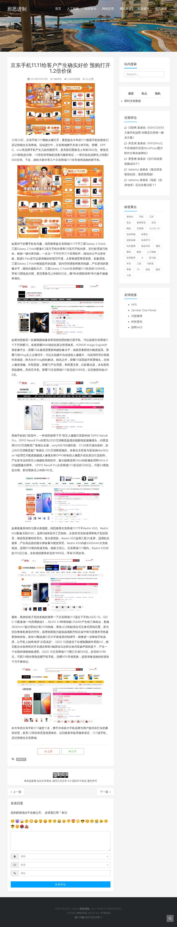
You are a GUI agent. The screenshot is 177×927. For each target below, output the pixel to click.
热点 (144, 93)
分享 (74, 751)
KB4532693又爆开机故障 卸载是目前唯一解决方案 (144, 132)
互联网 (140, 228)
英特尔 (130, 216)
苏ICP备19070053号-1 (88, 917)
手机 (141, 216)
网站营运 (126, 8)
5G (138, 269)
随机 (158, 93)
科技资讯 (90, 8)
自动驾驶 (131, 234)
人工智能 (73, 8)
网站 (129, 228)
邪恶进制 (17, 9)
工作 (151, 216)
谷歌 (148, 269)
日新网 (132, 127)
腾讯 (129, 251)
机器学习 (145, 240)
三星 (139, 263)
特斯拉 (144, 234)
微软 (158, 246)
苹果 (129, 269)
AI (142, 257)
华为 (129, 263)
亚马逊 (152, 257)
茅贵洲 (132, 143)
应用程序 (131, 257)
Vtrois (105, 912)
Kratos (82, 912)
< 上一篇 (15, 791)
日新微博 (136, 316)
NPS (134, 304)
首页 (58, 8)
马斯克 (150, 263)
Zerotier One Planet (143, 310)
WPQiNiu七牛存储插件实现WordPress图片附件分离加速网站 (143, 148)
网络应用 (108, 8)
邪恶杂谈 (161, 8)
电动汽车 (145, 246)
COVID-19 (154, 228)
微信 (158, 269)
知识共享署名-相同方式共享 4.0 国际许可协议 (62, 780)
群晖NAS (136, 327)
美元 (129, 222)
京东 (153, 222)
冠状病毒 (131, 240)
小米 (129, 275)
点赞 (50, 751)
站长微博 (131, 246)
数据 (139, 251)
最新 (131, 93)
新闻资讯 (21, 759)
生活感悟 (143, 8)
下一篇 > (105, 791)
